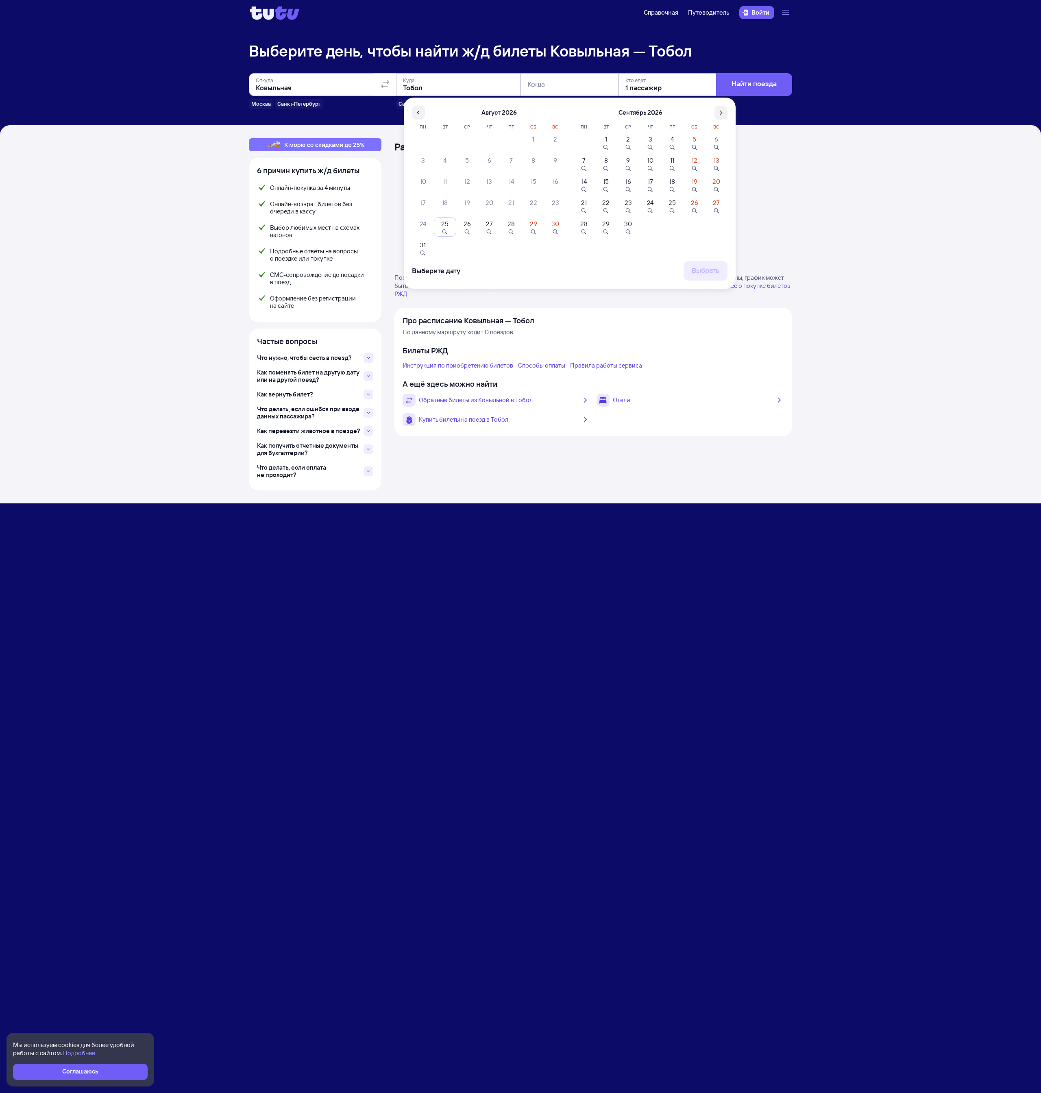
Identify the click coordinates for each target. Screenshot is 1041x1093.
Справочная (661, 12)
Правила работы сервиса (606, 365)
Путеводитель (709, 12)
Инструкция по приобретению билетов (458, 365)
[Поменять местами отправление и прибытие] (385, 84)
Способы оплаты (541, 365)
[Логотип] (275, 12)
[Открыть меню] (786, 12)
